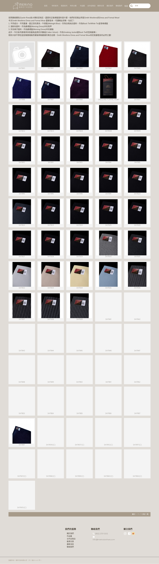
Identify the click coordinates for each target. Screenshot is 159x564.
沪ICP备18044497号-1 (35, 560)
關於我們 (70, 533)
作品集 (69, 536)
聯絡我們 (70, 547)
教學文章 (70, 541)
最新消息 (70, 544)
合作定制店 (71, 539)
